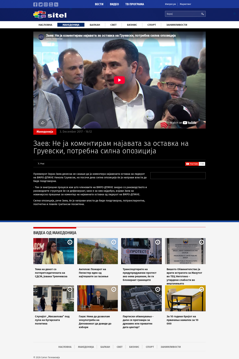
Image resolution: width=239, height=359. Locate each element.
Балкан (95, 25)
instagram (46, 4)
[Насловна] (49, 17)
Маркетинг (185, 4)
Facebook (35, 4)
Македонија (71, 25)
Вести (99, 4)
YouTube (51, 4)
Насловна (45, 25)
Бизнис (132, 25)
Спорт (151, 25)
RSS (56, 4)
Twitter (41, 4)
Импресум (170, 4)
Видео (114, 4)
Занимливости (176, 25)
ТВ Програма (134, 4)
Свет (113, 25)
